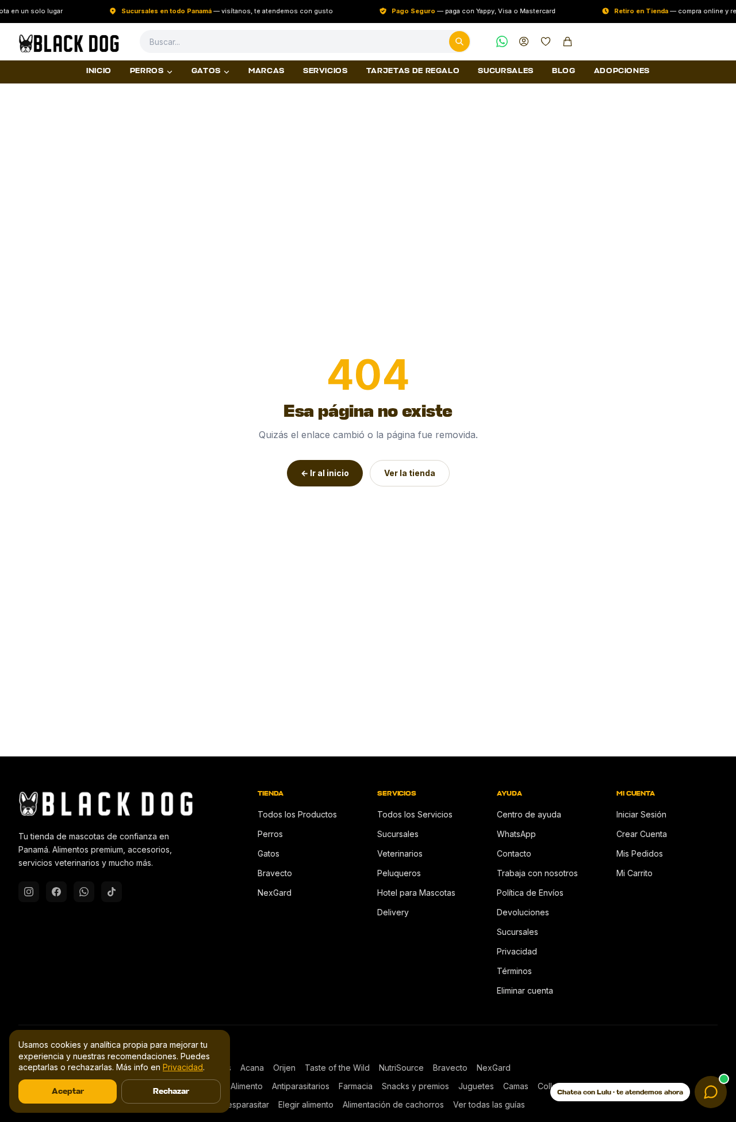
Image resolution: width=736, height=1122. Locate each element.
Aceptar (68, 1091)
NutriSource (401, 1067)
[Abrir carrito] (567, 41)
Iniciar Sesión (641, 814)
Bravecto (275, 873)
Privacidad (517, 951)
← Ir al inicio (325, 473)
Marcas (266, 71)
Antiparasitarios (300, 1086)
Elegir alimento (306, 1104)
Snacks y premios (415, 1086)
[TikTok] (111, 891)
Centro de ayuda (529, 814)
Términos (514, 971)
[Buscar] (459, 41)
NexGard (275, 892)
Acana (252, 1067)
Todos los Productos (297, 814)
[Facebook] (56, 891)
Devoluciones (523, 912)
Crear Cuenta (641, 834)
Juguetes (476, 1086)
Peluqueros (399, 873)
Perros (147, 71)
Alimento (247, 1086)
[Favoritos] (545, 41)
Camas (515, 1086)
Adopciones (622, 71)
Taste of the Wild (337, 1067)
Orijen (284, 1067)
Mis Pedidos (639, 853)
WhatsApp (516, 834)
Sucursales (506, 71)
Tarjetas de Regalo (413, 71)
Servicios (325, 71)
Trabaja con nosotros (537, 873)
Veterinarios (400, 853)
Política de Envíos (530, 892)
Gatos (206, 71)
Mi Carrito (634, 873)
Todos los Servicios (415, 814)
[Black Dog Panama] (68, 41)
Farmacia (356, 1086)
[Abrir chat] (711, 1092)
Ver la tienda (409, 473)
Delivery (393, 912)
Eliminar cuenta (525, 990)
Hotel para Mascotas (416, 892)
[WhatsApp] (502, 41)
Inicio (99, 71)
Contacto (514, 853)
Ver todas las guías (489, 1104)
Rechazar (171, 1091)
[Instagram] (28, 891)
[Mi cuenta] (523, 41)
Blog (564, 71)
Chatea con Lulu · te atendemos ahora (620, 1092)
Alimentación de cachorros (393, 1104)
